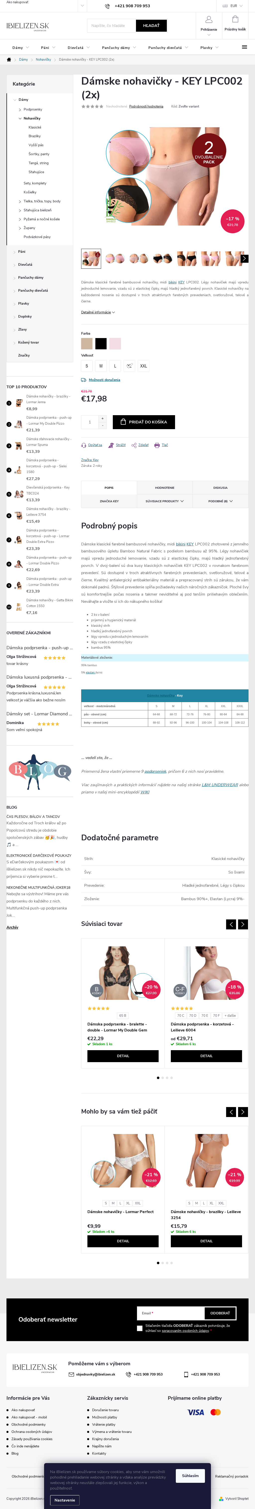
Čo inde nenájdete (25, 1446)
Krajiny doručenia (105, 1439)
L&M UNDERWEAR (220, 785)
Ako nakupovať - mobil (29, 1417)
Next (243, 924)
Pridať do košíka (148, 422)
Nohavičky (32, 118)
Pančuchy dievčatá (33, 290)
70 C (180, 1015)
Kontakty (99, 1454)
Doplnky (25, 316)
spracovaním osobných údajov (185, 1330)
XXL (138, 1203)
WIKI (144, 792)
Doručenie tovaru (105, 1410)
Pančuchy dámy (30, 277)
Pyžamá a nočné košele (42, 219)
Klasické (35, 127)
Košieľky (30, 192)
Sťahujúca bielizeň (38, 210)
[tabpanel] (123, 1003)
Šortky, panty (39, 154)
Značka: (90, 460)
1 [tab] (158, 1078)
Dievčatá (25, 264)
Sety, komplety (35, 183)
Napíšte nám (102, 1446)
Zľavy (22, 329)
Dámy (23, 99)
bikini (173, 282)
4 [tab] (171, 1078)
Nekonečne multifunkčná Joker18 (38, 887)
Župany (29, 228)
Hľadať (151, 25)
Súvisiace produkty (162, 501)
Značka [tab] (109, 501)
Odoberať (220, 1313)
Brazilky (35, 136)
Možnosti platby (104, 1417)
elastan (90, 672)
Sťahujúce (36, 172)
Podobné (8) (218, 501)
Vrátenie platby (103, 1425)
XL (128, 1203)
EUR (234, 6)
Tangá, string (39, 163)
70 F (216, 1015)
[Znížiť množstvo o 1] (102, 425)
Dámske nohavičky (161, 695)
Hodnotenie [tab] (164, 488)
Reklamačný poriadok (231, 1476)
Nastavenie (65, 1500)
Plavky (23, 303)
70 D (192, 1015)
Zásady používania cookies (32, 1439)
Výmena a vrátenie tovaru (112, 1432)
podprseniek (155, 771)
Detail (123, 1056)
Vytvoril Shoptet (237, 1499)
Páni (21, 251)
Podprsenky (33, 109)
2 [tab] (162, 1078)
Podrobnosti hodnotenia (146, 107)
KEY (181, 282)
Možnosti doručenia (104, 379)
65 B (122, 1015)
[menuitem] (20, 47)
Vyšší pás (36, 145)
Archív (12, 927)
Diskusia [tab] (220, 488)
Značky (24, 355)
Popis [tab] (109, 488)
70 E (204, 1015)
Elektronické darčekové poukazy (38, 855)
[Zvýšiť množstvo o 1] (102, 418)
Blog (14, 1453)
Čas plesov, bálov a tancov (33, 816)
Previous (231, 924)
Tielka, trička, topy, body (42, 201)
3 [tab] (167, 1078)
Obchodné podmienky (28, 1424)
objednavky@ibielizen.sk (95, 1374)
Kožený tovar (28, 342)
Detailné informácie (96, 312)
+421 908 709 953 (148, 1374)
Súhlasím (190, 1476)
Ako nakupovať (17, 2)
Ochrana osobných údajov (31, 1431)
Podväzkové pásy (37, 237)
